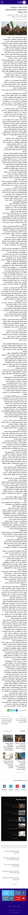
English (10, 906)
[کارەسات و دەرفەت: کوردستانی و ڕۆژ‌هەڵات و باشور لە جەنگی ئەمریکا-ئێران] (20, 738)
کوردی (18, 906)
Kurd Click (17, 912)
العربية (14, 906)
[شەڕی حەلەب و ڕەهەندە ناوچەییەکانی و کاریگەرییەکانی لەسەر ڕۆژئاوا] (22, 826)
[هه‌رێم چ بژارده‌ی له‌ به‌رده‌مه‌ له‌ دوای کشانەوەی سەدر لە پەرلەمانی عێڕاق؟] (23, 866)
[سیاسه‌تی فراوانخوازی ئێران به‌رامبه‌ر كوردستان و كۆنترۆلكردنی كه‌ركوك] (23, 852)
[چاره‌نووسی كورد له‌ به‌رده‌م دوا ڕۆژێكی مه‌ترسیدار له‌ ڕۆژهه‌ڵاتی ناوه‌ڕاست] (8, 756)
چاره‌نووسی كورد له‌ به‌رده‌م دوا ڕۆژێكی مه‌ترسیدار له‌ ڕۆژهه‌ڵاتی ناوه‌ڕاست (21, 720)
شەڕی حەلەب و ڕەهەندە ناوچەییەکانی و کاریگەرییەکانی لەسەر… (11, 826)
